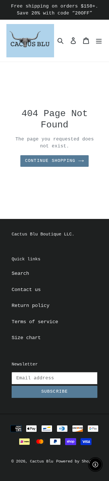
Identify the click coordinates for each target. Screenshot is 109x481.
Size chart (26, 338)
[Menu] (98, 40)
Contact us (26, 289)
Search (20, 273)
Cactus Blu (41, 461)
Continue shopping (50, 160)
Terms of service (35, 322)
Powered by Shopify (77, 461)
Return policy (30, 305)
